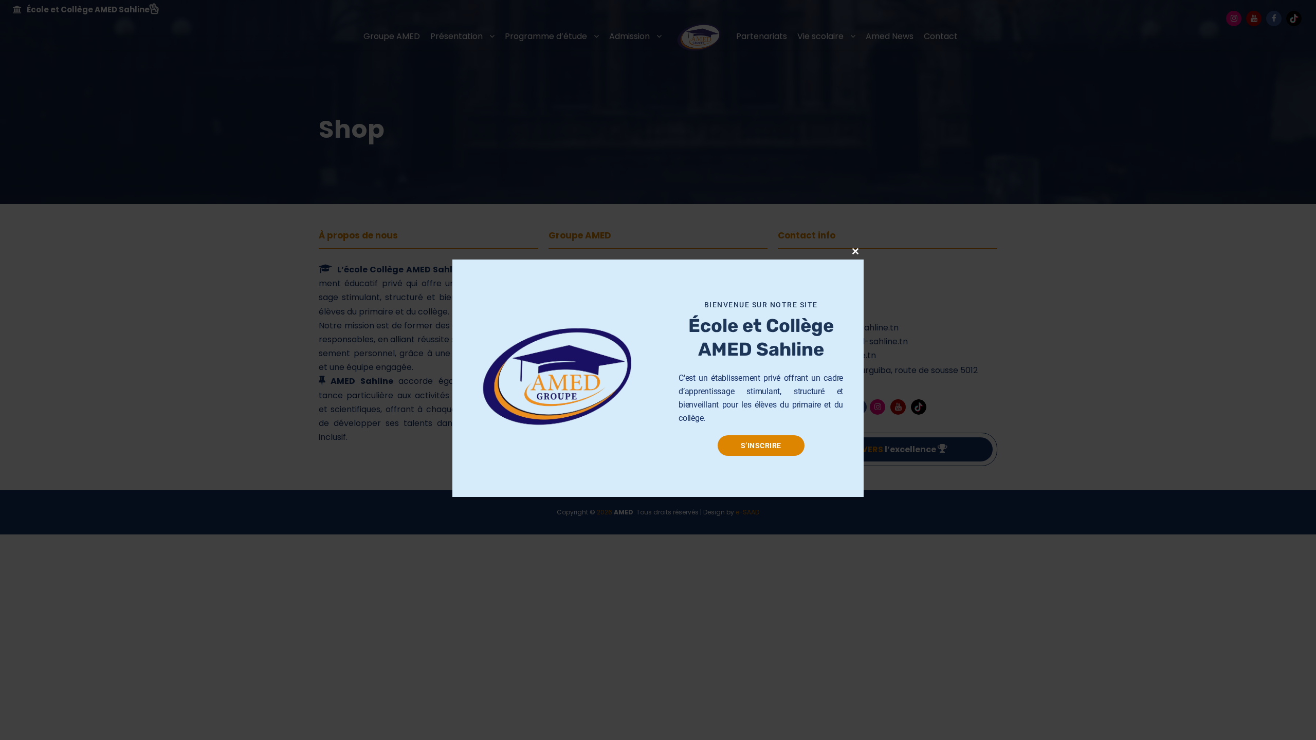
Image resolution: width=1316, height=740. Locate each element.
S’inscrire (761, 445)
